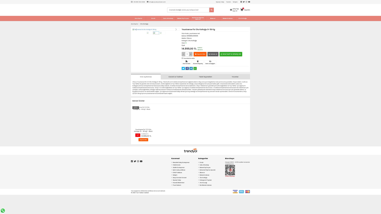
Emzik (201, 162)
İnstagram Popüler (206, 180)
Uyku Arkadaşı (204, 165)
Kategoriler (203, 158)
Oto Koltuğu (203, 178)
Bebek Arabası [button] (228, 18)
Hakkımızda (176, 165)
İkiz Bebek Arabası (206, 185)
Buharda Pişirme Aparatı (207, 170)
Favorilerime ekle (189, 58)
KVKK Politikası (177, 172)
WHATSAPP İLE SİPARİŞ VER (232, 54)
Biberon (202, 172)
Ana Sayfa (138, 18)
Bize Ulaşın (229, 158)
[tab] (146, 76)
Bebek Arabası (204, 175)
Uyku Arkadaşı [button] (168, 18)
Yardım (228, 2)
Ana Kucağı (203, 183)
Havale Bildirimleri (178, 183)
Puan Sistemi (177, 185)
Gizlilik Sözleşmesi (178, 167)
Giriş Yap (236, 9)
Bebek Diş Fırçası (205, 167)
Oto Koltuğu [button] (242, 18)
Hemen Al (213, 54)
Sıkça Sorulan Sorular (180, 178)
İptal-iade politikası (179, 170)
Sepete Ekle (201, 54)
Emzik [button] (153, 18)
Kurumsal (175, 158)
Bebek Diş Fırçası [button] (183, 18)
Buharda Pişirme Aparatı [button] (198, 18)
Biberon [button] (212, 18)
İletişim (235, 2)
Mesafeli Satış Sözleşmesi (181, 162)
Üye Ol (235, 11)
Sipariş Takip (220, 2)
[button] (136, 29)
